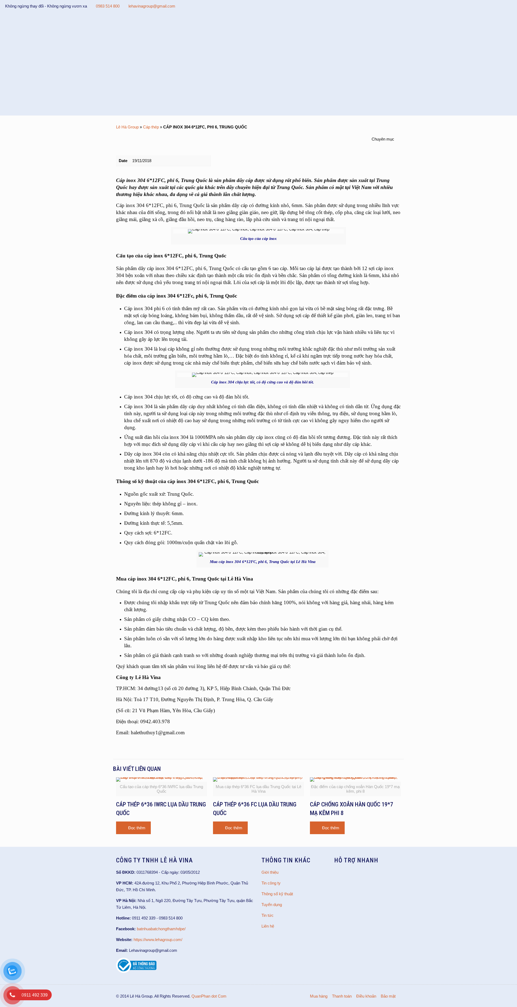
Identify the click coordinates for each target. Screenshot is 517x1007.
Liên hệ (267, 926)
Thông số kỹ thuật (277, 893)
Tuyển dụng (271, 904)
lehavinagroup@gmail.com (151, 6)
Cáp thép (151, 127)
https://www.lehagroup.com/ (158, 939)
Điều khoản (366, 996)
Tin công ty (271, 883)
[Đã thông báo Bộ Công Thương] (136, 971)
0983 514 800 (108, 6)
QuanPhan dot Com (208, 996)
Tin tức (267, 915)
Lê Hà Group (127, 127)
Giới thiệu (269, 872)
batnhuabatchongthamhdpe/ (161, 928)
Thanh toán (342, 996)
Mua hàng (318, 996)
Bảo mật (388, 996)
